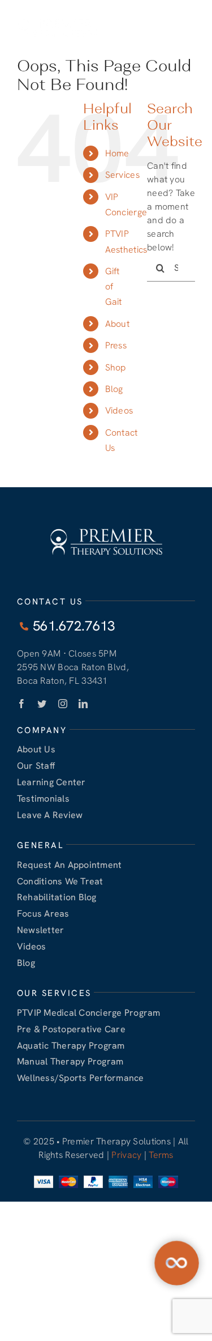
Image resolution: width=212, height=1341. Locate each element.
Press (116, 345)
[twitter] (41, 703)
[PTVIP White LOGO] (58, 18)
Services (122, 175)
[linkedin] (83, 703)
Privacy (126, 1155)
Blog (114, 389)
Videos (119, 410)
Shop (115, 367)
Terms (161, 1155)
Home (117, 153)
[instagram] (62, 703)
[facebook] (21, 703)
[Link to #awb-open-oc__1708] (191, 28)
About (117, 324)
